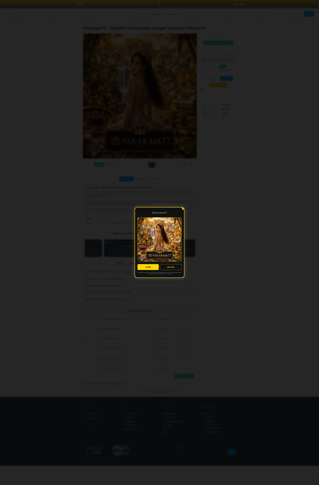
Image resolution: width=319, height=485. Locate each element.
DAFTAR (170, 267)
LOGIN (148, 267)
